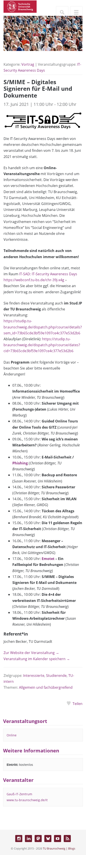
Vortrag (27, 64)
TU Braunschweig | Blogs (59, 848)
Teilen (77, 703)
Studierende (56, 675)
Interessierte (33, 675)
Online (12, 735)
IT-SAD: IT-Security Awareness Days (48, 274)
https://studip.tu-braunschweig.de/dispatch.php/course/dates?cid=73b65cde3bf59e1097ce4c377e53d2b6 (42, 345)
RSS (67, 838)
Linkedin (28, 838)
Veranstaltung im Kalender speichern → (37, 658)
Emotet (48, 558)
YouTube (57, 838)
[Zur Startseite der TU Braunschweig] (20, 6)
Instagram (18, 838)
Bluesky (47, 838)
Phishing (20, 463)
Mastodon (38, 838)
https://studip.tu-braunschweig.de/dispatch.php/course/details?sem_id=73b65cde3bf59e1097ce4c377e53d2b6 (43, 327)
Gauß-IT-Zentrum (19, 794)
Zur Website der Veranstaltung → (31, 652)
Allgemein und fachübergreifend (46, 687)
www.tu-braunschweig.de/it (27, 800)
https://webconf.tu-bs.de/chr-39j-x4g (34, 279)
